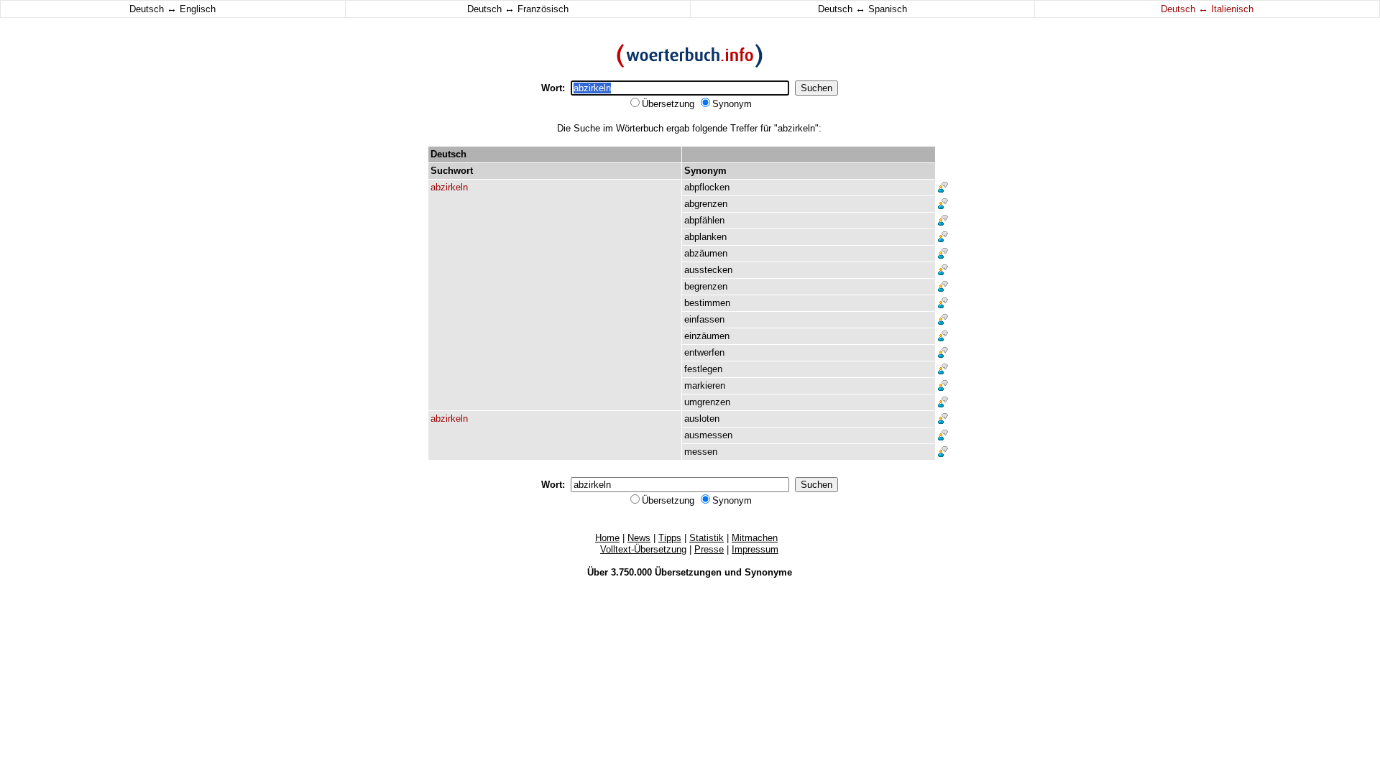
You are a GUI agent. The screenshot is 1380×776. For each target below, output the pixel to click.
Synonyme (768, 572)
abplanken (705, 236)
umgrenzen (707, 402)
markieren (704, 385)
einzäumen (707, 336)
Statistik (706, 537)
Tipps (669, 537)
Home (607, 537)
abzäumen (705, 253)
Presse (709, 549)
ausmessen (708, 435)
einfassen (704, 319)
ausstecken (708, 269)
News (638, 537)
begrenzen (705, 286)
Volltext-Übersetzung (643, 549)
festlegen (703, 369)
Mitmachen (755, 537)
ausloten (701, 418)
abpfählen (704, 220)
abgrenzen (705, 203)
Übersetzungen (688, 572)
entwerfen (704, 352)
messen (700, 451)
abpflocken (707, 187)
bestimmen (707, 302)
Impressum (755, 549)
